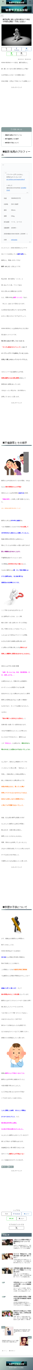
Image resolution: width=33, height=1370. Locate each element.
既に (15, 1123)
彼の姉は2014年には (7, 1123)
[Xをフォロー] (16, 1228)
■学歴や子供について (12, 143)
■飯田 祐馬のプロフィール (13, 135)
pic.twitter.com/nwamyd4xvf (15, 179)
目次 (14, 129)
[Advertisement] (16, 106)
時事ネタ (5, 1166)
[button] (21, 54)
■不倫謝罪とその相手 (12, 139)
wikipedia (14, 240)
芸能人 (11, 1166)
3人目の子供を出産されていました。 (12, 1129)
